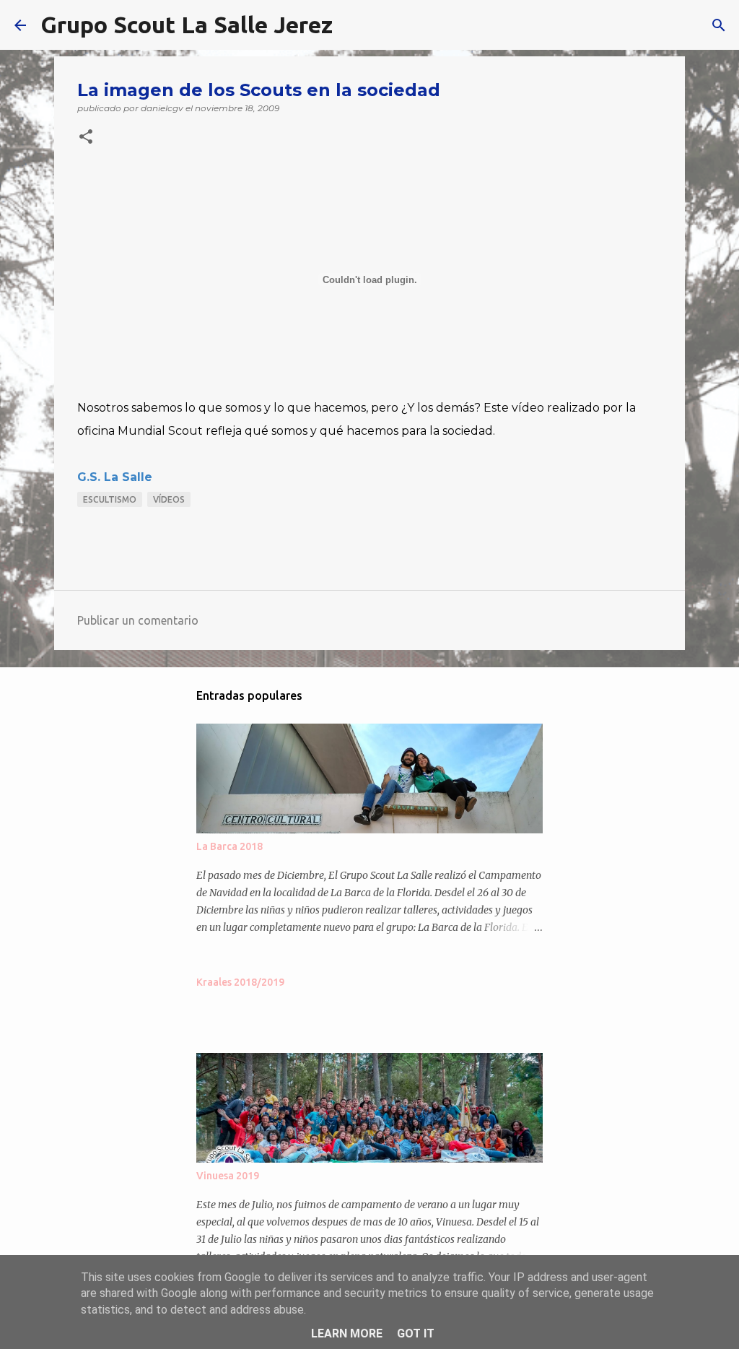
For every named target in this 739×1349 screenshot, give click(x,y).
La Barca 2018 (229, 846)
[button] (86, 137)
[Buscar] (353, 25)
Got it (415, 1333)
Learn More (346, 1333)
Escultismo (109, 499)
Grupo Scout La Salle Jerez (186, 25)
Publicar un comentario (137, 620)
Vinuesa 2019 (227, 1175)
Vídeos (169, 499)
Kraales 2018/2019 (240, 982)
